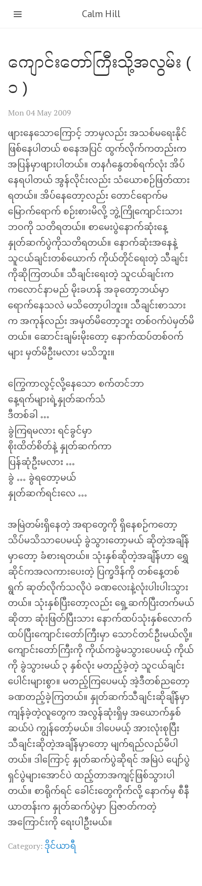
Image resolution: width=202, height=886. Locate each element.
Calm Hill (101, 13)
